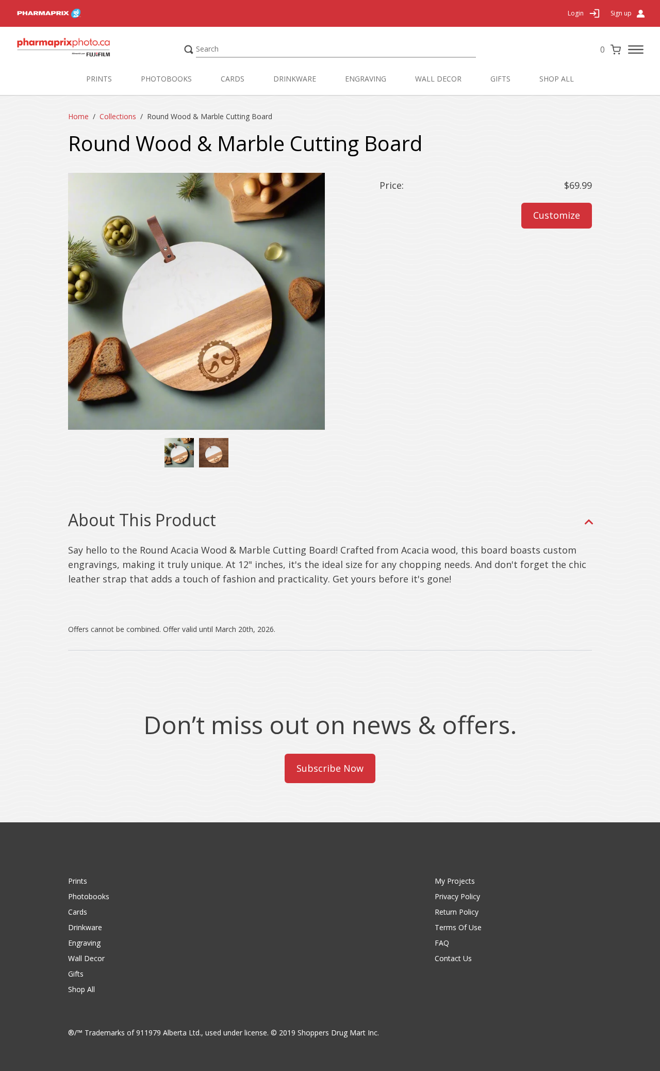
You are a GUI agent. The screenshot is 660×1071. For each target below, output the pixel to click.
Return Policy (456, 912)
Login (576, 13)
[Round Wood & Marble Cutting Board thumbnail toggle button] (213, 452)
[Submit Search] (188, 49)
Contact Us (453, 958)
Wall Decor (438, 79)
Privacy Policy (457, 896)
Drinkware (294, 79)
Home (78, 116)
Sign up (621, 13)
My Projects (455, 881)
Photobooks (166, 79)
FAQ (442, 943)
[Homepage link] (83, 49)
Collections (118, 116)
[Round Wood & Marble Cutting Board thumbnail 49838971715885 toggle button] (179, 452)
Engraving (365, 79)
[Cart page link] (615, 49)
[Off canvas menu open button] (636, 49)
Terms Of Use (458, 927)
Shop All (556, 79)
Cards (232, 79)
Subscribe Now (330, 768)
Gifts (500, 79)
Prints (99, 79)
